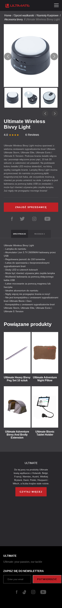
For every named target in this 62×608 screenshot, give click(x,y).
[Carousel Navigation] (31, 56)
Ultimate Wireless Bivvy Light (42, 19)
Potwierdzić (47, 579)
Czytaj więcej (31, 491)
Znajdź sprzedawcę (31, 207)
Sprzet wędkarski (24, 15)
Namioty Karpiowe (48, 15)
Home (7, 15)
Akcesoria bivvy (13, 19)
